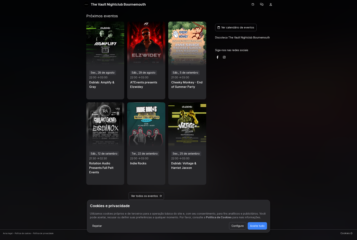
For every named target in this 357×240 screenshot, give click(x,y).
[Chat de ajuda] (262, 4)
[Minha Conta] (271, 4)
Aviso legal (8, 233)
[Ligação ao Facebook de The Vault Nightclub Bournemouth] (217, 57)
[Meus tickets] (253, 4)
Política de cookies (23, 233)
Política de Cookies (219, 217)
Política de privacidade (43, 233)
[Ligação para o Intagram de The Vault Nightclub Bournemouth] (224, 57)
